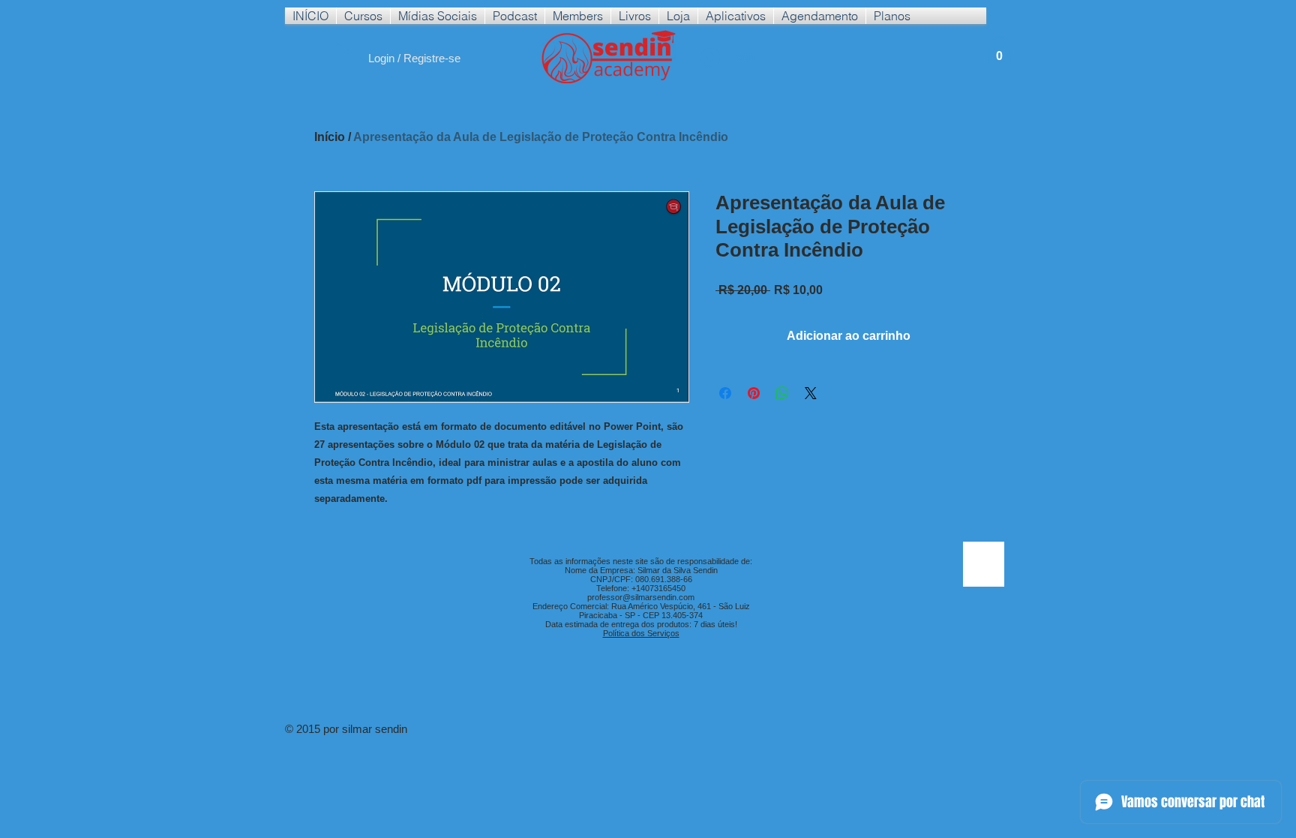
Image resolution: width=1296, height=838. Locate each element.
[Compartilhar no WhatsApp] (782, 393)
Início (329, 137)
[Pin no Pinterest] (754, 393)
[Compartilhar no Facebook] (725, 393)
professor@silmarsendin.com (640, 597)
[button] (363, 16)
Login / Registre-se (414, 58)
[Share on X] (811, 393)
